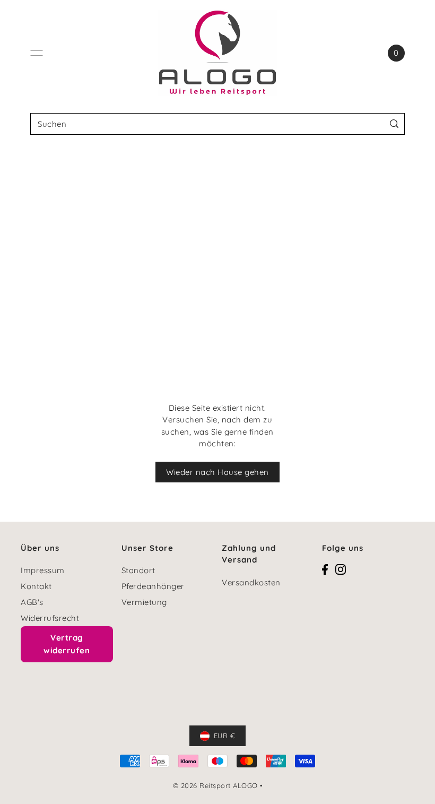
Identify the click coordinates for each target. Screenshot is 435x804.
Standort (138, 570)
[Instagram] (340, 569)
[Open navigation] (36, 53)
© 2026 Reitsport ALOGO (215, 785)
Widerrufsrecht (50, 618)
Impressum (43, 570)
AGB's (32, 602)
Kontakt (36, 586)
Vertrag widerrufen (67, 644)
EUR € (225, 735)
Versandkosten (251, 582)
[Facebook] (325, 569)
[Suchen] (394, 124)
